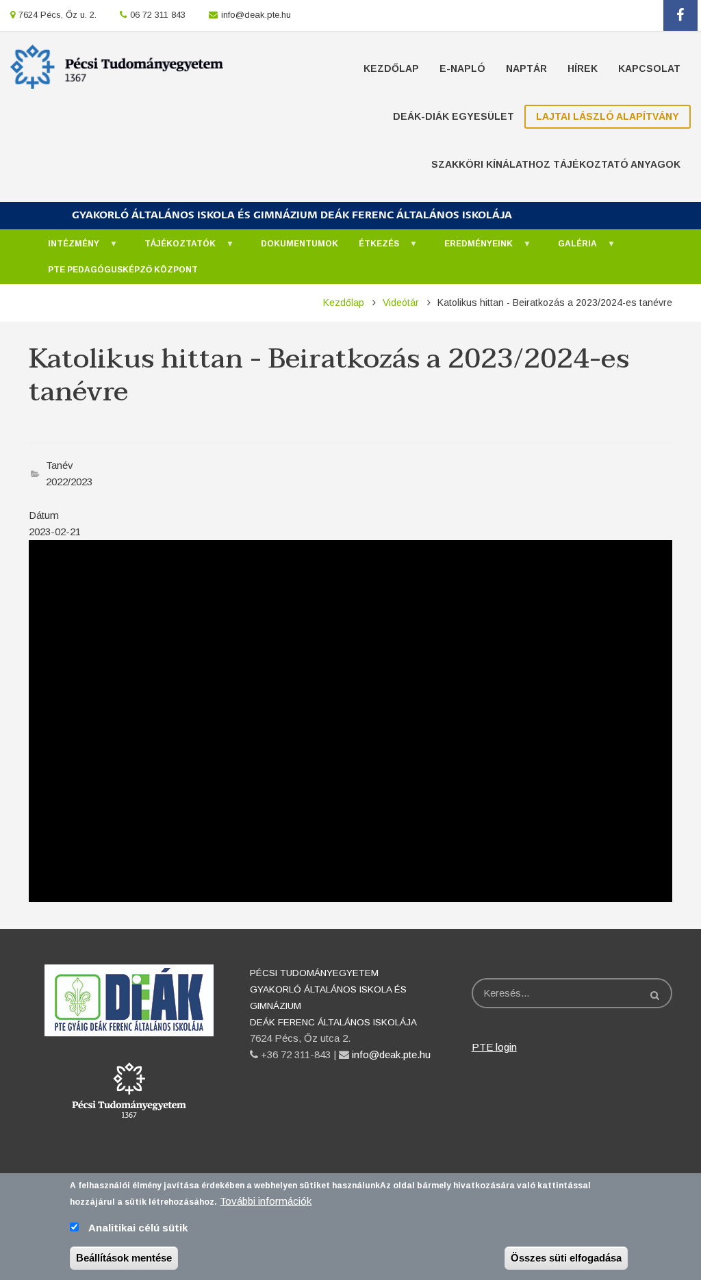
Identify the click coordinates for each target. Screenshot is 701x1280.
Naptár (526, 68)
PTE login (494, 1047)
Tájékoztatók (173, 248)
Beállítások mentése (124, 1258)
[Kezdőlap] (116, 65)
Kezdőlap (391, 68)
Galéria (570, 248)
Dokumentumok (299, 243)
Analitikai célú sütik (138, 1227)
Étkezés (372, 248)
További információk (265, 1201)
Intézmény (66, 248)
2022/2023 (69, 481)
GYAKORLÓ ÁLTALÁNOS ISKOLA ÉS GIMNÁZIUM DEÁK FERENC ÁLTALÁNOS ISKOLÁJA (292, 215)
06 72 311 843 (158, 15)
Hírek (583, 68)
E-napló (462, 68)
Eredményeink (472, 248)
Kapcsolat (649, 68)
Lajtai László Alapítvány (607, 116)
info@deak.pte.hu (256, 15)
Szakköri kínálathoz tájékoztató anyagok (555, 164)
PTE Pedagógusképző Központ (123, 269)
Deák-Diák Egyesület (453, 116)
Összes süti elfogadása (566, 1258)
